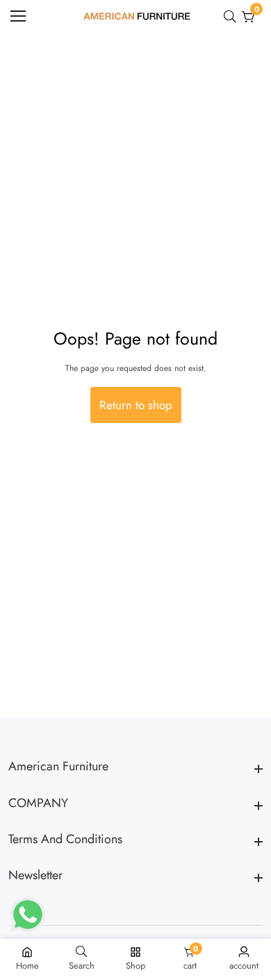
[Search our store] (233, 16)
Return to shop (135, 405)
